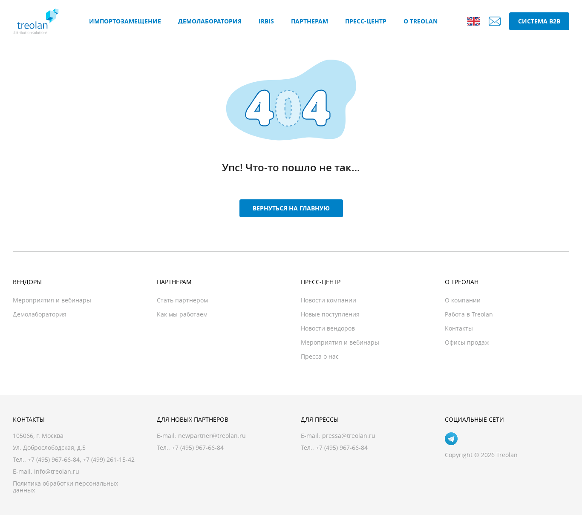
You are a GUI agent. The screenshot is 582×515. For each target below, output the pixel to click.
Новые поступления (330, 314)
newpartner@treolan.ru (212, 436)
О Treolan (420, 21)
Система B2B (539, 21)
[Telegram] (451, 438)
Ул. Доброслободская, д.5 (49, 447)
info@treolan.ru (56, 471)
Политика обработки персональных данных (65, 486)
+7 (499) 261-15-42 (109, 459)
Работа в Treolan (469, 314)
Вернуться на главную (291, 208)
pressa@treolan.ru (348, 436)
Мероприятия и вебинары (52, 300)
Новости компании (328, 300)
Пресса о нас (320, 356)
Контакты (459, 328)
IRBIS (266, 21)
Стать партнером (182, 300)
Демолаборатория (210, 21)
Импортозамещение (125, 21)
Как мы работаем (182, 314)
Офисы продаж (467, 342)
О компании (463, 300)
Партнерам (309, 21)
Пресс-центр (365, 21)
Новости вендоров (328, 328)
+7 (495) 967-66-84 (54, 459)
